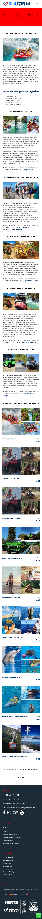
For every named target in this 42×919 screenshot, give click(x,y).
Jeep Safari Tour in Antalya (12, 558)
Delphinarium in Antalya (11, 677)
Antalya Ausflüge (8, 860)
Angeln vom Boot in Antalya (12, 637)
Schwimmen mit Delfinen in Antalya (15, 717)
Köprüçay (33, 137)
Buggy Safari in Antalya (30, 281)
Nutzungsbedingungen (10, 834)
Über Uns (5, 832)
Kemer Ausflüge (8, 869)
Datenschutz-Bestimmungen (12, 837)
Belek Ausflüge (7, 866)
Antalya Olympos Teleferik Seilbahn (15, 756)
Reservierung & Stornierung (11, 843)
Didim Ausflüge (7, 875)
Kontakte (5, 828)
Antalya (5, 65)
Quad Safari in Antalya (30, 342)
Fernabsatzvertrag (8, 840)
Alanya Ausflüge (8, 857)
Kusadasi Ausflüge (8, 872)
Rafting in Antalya (28, 170)
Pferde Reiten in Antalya (11, 598)
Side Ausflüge (7, 863)
